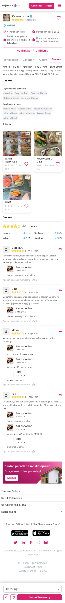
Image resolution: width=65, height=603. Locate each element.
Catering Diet (21, 93)
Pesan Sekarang (39, 597)
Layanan (28, 59)
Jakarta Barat (10, 118)
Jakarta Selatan (27, 113)
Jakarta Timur (25, 108)
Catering (7, 93)
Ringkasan (11, 59)
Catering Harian (38, 93)
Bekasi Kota (9, 108)
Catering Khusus (29, 98)
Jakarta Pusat (44, 113)
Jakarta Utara (10, 113)
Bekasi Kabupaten (43, 108)
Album (43, 59)
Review (56, 59)
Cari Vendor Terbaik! (41, 6)
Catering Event (11, 98)
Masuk (11, 477)
